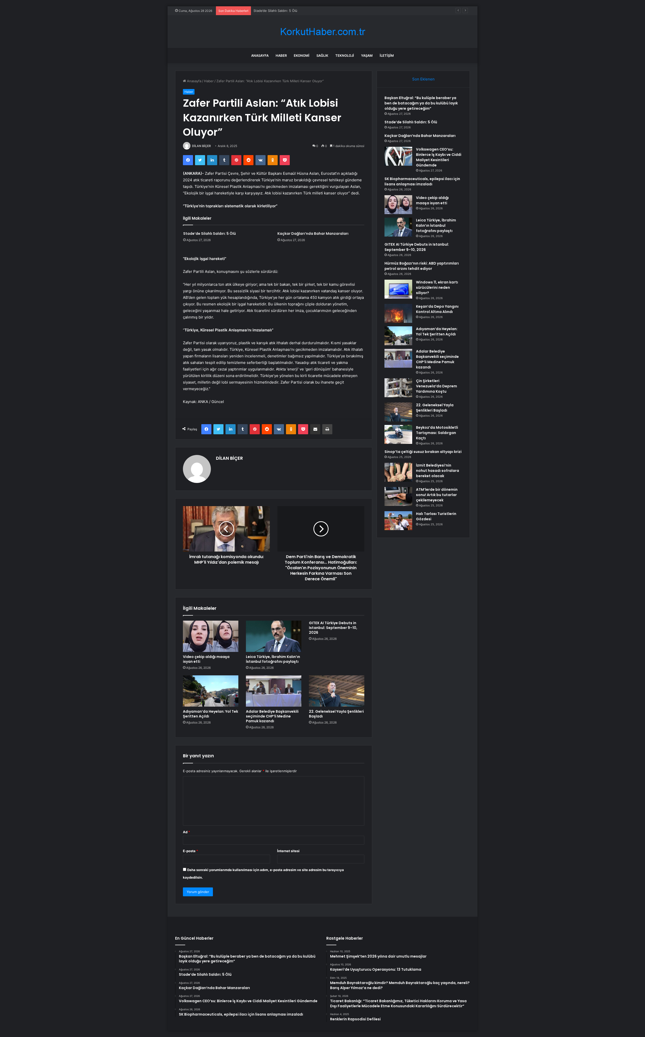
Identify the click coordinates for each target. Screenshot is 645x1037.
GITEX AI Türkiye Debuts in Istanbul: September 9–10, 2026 (333, 627)
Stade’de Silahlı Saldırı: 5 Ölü (209, 233)
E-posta (190, 851)
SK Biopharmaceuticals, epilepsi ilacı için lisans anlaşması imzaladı (422, 181)
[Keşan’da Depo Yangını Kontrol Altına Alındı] (398, 313)
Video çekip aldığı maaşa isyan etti (206, 659)
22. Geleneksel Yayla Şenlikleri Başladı (336, 714)
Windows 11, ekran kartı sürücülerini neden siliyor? (437, 287)
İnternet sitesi (288, 851)
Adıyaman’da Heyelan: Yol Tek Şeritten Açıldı (210, 714)
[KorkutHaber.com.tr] (322, 31)
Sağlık (322, 55)
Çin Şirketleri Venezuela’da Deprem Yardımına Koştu (436, 386)
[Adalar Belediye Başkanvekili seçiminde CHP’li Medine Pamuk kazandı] (273, 691)
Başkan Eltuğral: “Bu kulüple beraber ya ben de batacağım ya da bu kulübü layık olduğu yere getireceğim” (421, 103)
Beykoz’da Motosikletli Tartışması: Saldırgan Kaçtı (437, 433)
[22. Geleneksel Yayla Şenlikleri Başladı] (336, 691)
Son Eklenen (423, 79)
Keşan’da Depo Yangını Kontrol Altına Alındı (437, 309)
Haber (281, 55)
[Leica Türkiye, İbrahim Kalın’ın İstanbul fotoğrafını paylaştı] (273, 636)
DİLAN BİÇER (201, 146)
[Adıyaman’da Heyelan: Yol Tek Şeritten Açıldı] (210, 691)
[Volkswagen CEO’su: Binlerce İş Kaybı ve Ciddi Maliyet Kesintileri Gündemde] (398, 156)
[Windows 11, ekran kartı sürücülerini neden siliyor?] (398, 289)
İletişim (387, 55)
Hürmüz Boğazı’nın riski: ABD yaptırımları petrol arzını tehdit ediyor (421, 266)
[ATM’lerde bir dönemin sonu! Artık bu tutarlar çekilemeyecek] (398, 496)
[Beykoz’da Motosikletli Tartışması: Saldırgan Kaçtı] (398, 434)
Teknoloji (344, 55)
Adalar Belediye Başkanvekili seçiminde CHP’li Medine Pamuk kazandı (272, 716)
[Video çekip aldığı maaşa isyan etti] (210, 636)
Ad (186, 832)
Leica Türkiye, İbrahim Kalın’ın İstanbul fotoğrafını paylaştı (273, 659)
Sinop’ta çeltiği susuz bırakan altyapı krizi (423, 451)
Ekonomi (301, 55)
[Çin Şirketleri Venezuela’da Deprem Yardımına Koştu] (398, 387)
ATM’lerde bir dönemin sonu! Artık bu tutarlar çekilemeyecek (437, 495)
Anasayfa (260, 55)
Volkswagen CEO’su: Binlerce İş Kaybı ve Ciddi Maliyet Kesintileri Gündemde (438, 157)
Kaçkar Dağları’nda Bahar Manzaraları (281, 11)
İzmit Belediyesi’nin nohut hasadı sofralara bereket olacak (437, 470)
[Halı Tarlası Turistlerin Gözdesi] (398, 520)
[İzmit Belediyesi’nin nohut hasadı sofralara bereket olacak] (398, 472)
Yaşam (367, 55)
